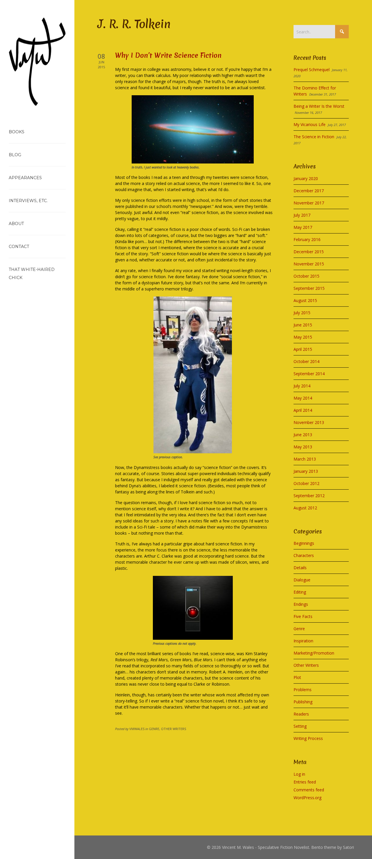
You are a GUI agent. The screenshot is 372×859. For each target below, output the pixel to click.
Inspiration (303, 641)
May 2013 (303, 447)
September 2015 (309, 288)
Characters (304, 555)
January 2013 (306, 471)
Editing (300, 592)
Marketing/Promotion (314, 653)
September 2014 (309, 373)
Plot (297, 677)
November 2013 (309, 422)
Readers (301, 714)
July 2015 (302, 312)
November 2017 (309, 203)
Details (300, 567)
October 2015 (306, 276)
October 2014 (306, 361)
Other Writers (306, 665)
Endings (301, 604)
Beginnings (304, 543)
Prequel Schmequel (312, 69)
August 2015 (305, 300)
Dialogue (302, 580)
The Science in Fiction (314, 136)
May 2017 (303, 227)
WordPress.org (307, 797)
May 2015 (303, 337)
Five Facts (303, 616)
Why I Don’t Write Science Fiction (168, 55)
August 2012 (305, 508)
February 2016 (307, 239)
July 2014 (302, 386)
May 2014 (303, 398)
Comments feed (309, 789)
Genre (299, 628)
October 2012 (306, 483)
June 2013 (303, 434)
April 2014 (303, 410)
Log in (299, 774)
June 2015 (303, 325)
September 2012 (309, 495)
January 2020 (306, 178)
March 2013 (305, 459)
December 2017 (309, 190)
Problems (303, 689)
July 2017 (302, 215)
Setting (300, 726)
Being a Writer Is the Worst (319, 106)
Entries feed (305, 782)
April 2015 (303, 349)
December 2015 (309, 251)
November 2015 (309, 264)
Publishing (303, 702)
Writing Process (308, 738)
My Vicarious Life (310, 124)
